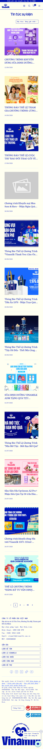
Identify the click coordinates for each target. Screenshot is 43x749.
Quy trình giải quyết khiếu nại (14, 685)
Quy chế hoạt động (31, 683)
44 (28, 605)
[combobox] (31, 21)
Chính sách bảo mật (14, 683)
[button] (24, 605)
